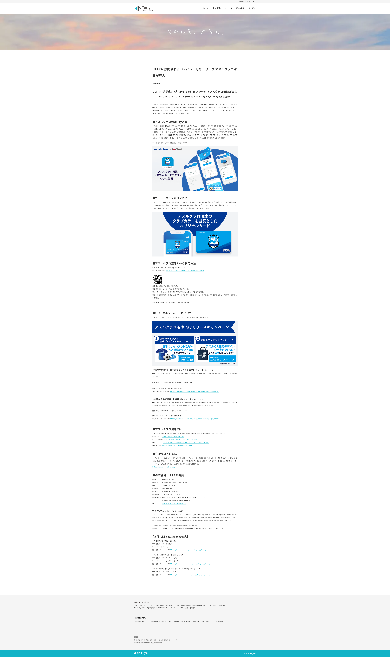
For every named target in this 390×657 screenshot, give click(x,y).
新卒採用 (240, 8)
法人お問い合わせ (217, 622)
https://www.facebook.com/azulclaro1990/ (180, 445)
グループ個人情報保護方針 (164, 605)
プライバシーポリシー (140, 622)
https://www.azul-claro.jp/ (173, 436)
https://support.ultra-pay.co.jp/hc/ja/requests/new (192, 575)
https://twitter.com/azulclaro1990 (182, 439)
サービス (252, 8)
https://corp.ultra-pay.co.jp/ (174, 503)
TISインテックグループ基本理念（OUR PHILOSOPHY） (150, 608)
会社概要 (217, 8)
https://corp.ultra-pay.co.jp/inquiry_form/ (188, 550)
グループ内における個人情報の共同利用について (191, 605)
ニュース (228, 8)
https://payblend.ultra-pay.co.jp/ (166, 467)
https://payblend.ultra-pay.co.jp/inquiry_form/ (190, 564)
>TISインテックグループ (247, 1)
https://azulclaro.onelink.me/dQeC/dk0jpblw (185, 271)
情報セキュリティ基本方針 (182, 622)
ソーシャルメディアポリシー (218, 605)
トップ (206, 8)
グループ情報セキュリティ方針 (143, 605)
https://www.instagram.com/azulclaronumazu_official (186, 442)
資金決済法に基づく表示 (201, 622)
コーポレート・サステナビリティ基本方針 (183, 608)
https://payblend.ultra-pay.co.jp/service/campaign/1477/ (194, 419)
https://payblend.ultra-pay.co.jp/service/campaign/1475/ (194, 391)
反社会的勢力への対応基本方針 (161, 622)
